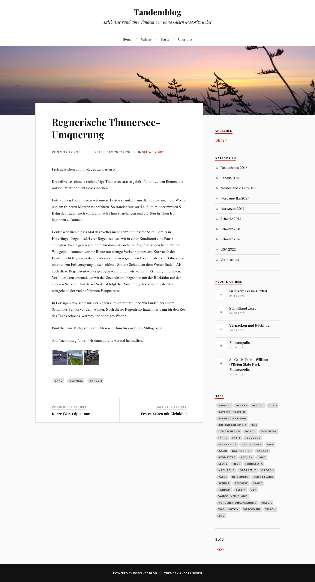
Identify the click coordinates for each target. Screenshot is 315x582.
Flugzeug (253, 437)
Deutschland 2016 (234, 167)
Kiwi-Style (227, 457)
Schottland (263, 476)
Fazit (236, 437)
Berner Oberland (232, 418)
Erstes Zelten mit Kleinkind (164, 413)
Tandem (96, 380)
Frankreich (227, 444)
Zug (221, 515)
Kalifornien (242, 450)
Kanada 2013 (230, 178)
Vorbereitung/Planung (237, 502)
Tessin (241, 489)
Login (219, 549)
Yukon (270, 509)
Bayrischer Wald (231, 412)
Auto (273, 405)
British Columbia (232, 424)
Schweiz (76, 380)
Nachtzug (226, 470)
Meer (236, 463)
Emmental (269, 431)
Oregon (267, 470)
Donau (250, 431)
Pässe (222, 476)
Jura (270, 444)
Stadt (257, 483)
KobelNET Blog (145, 573)
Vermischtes (229, 259)
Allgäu (258, 405)
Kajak (222, 450)
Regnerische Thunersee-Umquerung (106, 128)
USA (253, 489)
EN (224, 140)
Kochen (246, 457)
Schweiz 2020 (153, 152)
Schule (224, 483)
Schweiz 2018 (230, 229)
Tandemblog (158, 11)
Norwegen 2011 (232, 208)
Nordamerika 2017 (234, 198)
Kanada (262, 450)
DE (217, 140)
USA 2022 (228, 249)
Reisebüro (240, 476)
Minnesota (254, 463)
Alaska (241, 405)
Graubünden (252, 444)
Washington (228, 509)
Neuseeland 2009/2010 (237, 188)
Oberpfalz (248, 470)
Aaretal (224, 405)
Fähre (222, 437)
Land (59, 380)
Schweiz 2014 (230, 218)
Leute (223, 463)
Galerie (146, 39)
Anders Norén (190, 573)
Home (127, 39)
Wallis (266, 502)
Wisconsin (251, 509)
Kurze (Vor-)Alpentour (71, 413)
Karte (165, 39)
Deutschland (229, 431)
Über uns (185, 39)
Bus (254, 424)
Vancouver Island (233, 496)
